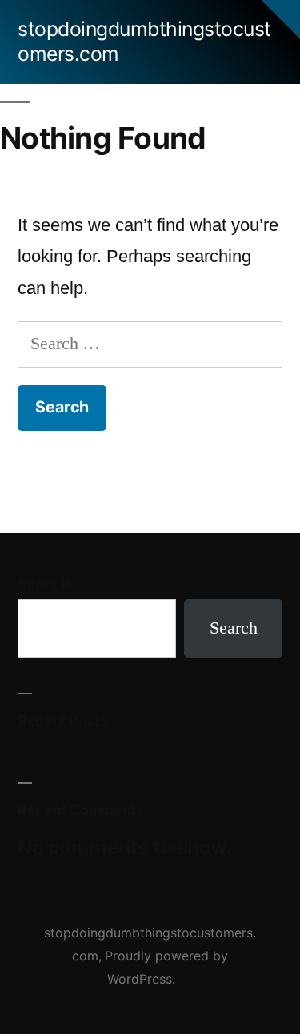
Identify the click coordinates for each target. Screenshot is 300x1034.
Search (44, 583)
